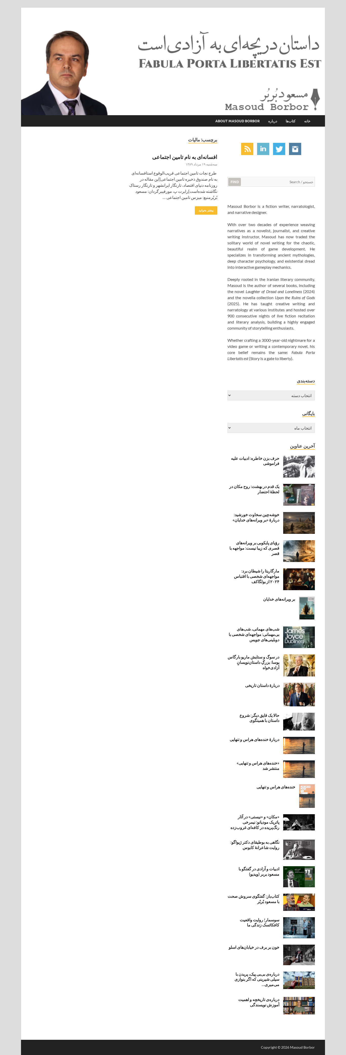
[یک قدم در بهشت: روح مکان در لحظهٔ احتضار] (299, 486)
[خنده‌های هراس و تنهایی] (307, 787)
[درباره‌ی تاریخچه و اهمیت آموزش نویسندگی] (299, 999)
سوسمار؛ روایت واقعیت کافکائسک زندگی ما (259, 922)
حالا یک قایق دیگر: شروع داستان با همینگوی (259, 718)
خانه (307, 121)
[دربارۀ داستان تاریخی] (299, 685)
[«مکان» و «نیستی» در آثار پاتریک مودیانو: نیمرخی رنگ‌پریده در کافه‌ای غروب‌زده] (299, 817)
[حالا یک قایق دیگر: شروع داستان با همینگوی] (299, 715)
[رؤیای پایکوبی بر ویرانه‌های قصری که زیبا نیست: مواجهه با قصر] (299, 543)
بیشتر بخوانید (208, 209)
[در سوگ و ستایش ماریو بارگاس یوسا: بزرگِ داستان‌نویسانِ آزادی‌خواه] (299, 657)
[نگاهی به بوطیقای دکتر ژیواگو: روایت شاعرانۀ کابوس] (299, 842)
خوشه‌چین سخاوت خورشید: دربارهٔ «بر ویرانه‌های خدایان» (256, 517)
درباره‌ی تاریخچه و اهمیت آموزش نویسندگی (258, 1002)
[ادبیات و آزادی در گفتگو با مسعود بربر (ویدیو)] (299, 869)
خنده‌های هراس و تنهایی (276, 786)
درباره (272, 121)
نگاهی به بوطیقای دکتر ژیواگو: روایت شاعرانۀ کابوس (254, 845)
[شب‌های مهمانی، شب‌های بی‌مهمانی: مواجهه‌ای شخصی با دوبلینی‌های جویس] (299, 629)
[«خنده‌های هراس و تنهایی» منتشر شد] (299, 763)
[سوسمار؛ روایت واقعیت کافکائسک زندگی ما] (299, 920)
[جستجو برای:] (271, 181)
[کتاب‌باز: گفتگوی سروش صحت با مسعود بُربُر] (299, 896)
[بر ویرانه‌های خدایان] (307, 599)
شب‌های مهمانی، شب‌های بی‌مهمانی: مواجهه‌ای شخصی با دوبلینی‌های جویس (254, 634)
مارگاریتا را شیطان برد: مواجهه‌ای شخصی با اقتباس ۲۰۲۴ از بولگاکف (256, 576)
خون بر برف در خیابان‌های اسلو (254, 947)
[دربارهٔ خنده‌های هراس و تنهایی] (299, 739)
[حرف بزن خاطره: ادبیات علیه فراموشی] (299, 458)
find (234, 182)
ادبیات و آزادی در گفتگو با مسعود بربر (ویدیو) (259, 871)
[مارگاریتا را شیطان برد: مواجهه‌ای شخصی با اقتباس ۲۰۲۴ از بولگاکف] (299, 571)
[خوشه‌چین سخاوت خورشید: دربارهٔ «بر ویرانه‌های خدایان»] (299, 515)
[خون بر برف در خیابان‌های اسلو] (299, 947)
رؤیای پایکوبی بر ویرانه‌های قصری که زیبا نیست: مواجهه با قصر (254, 548)
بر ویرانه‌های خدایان (279, 599)
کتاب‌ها (291, 121)
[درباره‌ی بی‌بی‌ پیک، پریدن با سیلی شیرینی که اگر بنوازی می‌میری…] (299, 974)
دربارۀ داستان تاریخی (262, 685)
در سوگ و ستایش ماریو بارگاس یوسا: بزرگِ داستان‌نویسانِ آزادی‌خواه (253, 662)
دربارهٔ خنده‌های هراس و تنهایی (254, 739)
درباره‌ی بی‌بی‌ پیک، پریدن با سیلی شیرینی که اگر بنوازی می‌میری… (257, 979)
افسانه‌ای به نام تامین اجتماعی (184, 157)
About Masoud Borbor (237, 121)
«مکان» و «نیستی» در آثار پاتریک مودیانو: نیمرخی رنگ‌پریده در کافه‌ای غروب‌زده (254, 822)
